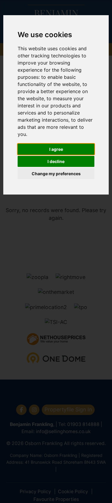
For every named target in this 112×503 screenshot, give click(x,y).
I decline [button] (56, 161)
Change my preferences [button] (56, 173)
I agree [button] (56, 149)
